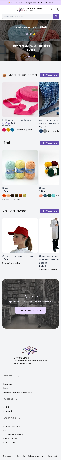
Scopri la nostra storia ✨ (30, 310)
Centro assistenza (12, 426)
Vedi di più (51, 75)
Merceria (7, 384)
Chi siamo (8, 407)
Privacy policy (10, 438)
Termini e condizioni (13, 434)
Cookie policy (10, 442)
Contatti (7, 411)
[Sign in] (57, 9)
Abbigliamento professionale (17, 392)
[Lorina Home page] (30, 350)
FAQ (5, 430)
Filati (5, 388)
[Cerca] (56, 16)
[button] (5, 9)
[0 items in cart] (52, 9)
